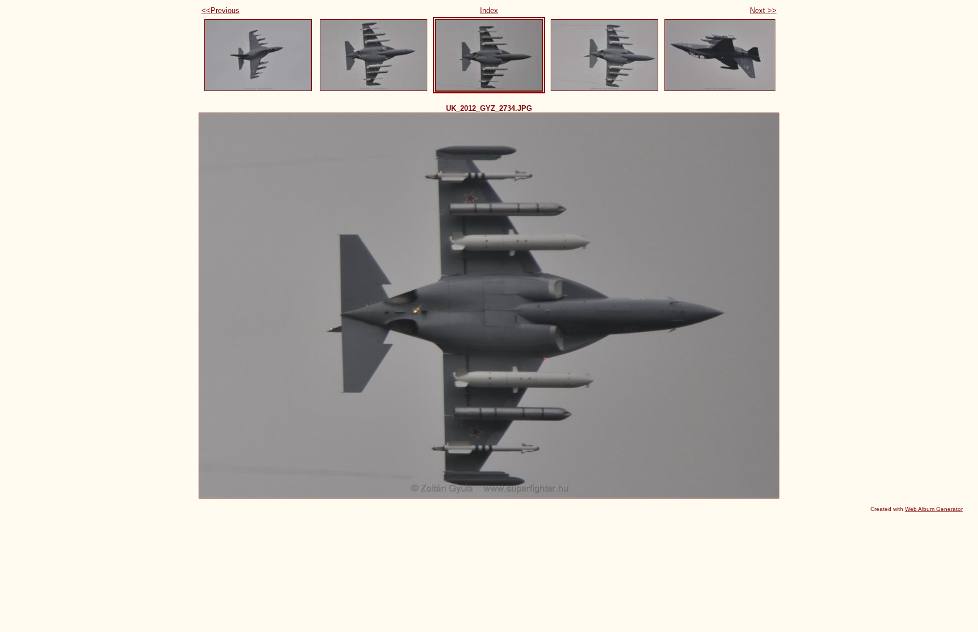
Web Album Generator (934, 509)
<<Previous (220, 10)
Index (489, 10)
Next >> (763, 10)
